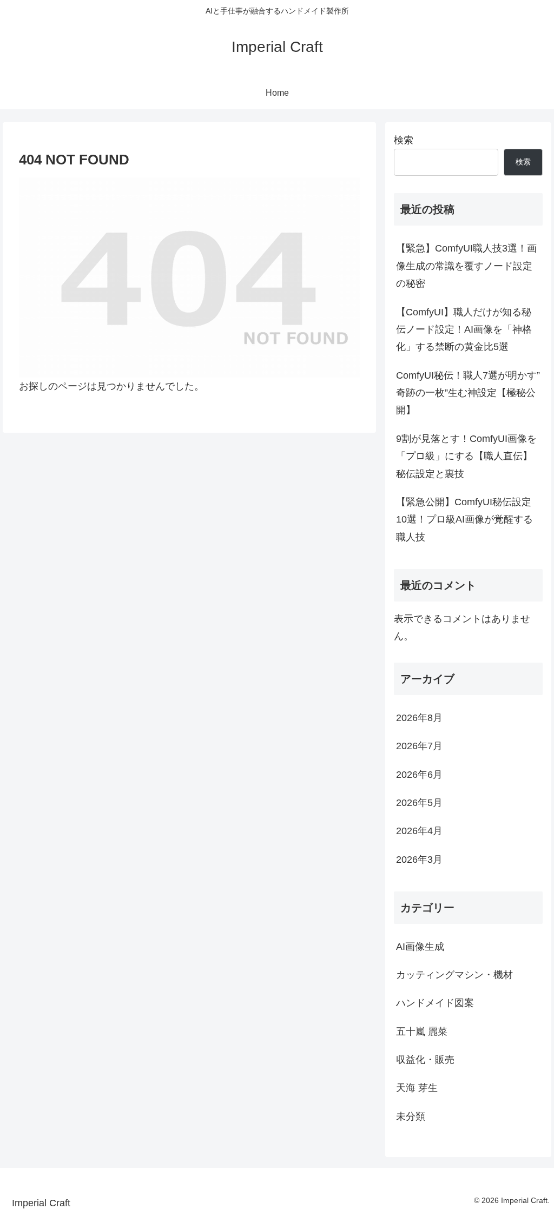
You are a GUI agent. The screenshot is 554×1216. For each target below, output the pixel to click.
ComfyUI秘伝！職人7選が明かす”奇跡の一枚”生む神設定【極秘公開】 (468, 393)
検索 (403, 140)
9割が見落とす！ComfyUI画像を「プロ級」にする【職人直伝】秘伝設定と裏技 (466, 456)
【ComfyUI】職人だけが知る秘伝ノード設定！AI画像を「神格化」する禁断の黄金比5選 (464, 330)
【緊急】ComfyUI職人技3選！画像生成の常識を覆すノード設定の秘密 (466, 266)
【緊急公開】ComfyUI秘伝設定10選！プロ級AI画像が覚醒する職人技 (464, 520)
